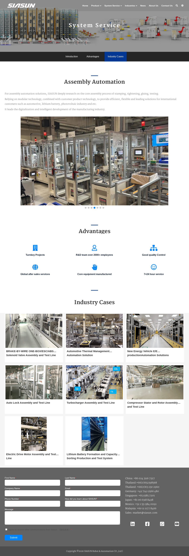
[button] (175, 163)
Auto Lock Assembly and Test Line (28, 402)
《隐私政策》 (64, 529)
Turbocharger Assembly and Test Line (91, 402)
